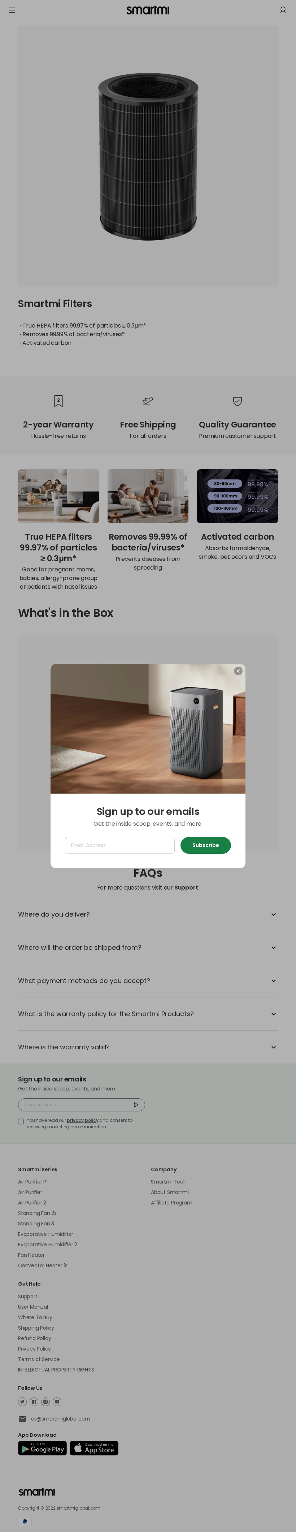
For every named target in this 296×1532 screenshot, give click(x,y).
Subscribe (205, 845)
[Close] (238, 671)
